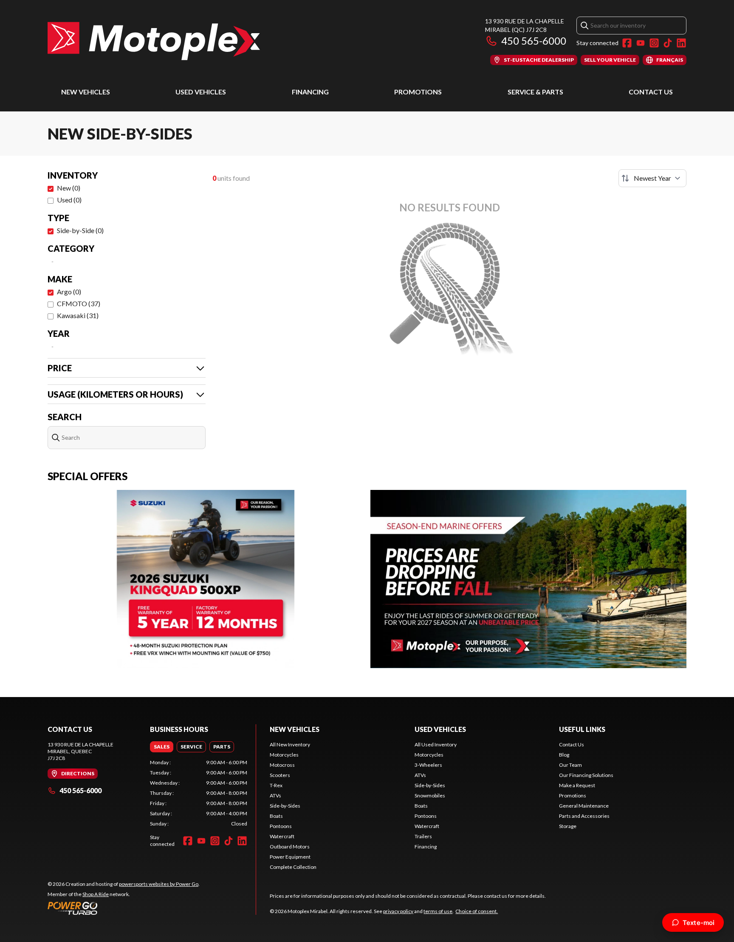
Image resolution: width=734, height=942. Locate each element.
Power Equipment (290, 857)
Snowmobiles (430, 795)
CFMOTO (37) (78, 303)
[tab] (161, 746)
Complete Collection (293, 867)
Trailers (423, 836)
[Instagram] (654, 43)
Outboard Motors (290, 846)
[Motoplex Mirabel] (154, 41)
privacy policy (398, 911)
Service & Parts (535, 92)
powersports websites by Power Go (158, 884)
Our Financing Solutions (586, 775)
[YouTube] (640, 43)
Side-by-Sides (285, 806)
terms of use (437, 911)
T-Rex (276, 785)
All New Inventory (290, 744)
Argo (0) (69, 291)
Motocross (282, 765)
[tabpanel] (198, 793)
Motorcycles (284, 754)
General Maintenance (584, 806)
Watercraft (282, 836)
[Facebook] (627, 43)
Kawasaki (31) (78, 315)
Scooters (280, 775)
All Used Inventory (436, 744)
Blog (564, 754)
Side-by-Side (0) (80, 230)
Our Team (570, 765)
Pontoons (281, 826)
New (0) (68, 188)
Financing (310, 92)
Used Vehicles (200, 92)
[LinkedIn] (681, 43)
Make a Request (577, 785)
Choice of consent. (476, 911)
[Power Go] (124, 908)
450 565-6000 (533, 40)
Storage (567, 826)
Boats (276, 816)
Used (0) (69, 200)
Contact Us (651, 92)
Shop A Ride (95, 894)
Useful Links (582, 729)
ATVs (275, 795)
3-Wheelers (428, 765)
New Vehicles (85, 92)
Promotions (418, 92)
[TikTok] (668, 43)
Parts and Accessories (584, 816)
